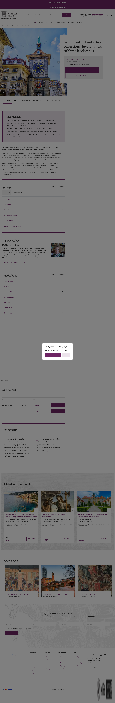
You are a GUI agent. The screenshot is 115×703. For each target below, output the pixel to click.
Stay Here (66, 355)
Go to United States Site (53, 355)
